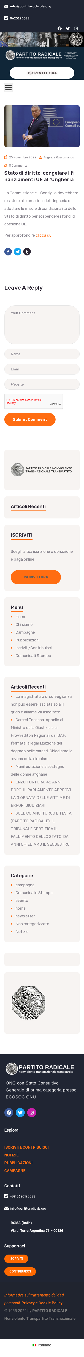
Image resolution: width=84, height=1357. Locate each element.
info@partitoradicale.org (30, 6)
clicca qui (44, 235)
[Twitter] (68, 28)
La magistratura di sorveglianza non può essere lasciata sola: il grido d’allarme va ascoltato (41, 704)
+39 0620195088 (22, 1196)
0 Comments (18, 165)
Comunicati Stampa (33, 655)
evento (22, 900)
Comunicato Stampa (34, 892)
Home (21, 616)
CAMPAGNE (14, 1170)
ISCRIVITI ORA (42, 73)
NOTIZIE (11, 1155)
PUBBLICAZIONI (18, 1163)
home (21, 908)
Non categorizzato (32, 924)
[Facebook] (59, 28)
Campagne (25, 632)
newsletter (25, 916)
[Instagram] (76, 28)
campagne (25, 885)
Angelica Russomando (59, 157)
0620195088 (20, 18)
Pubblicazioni (27, 640)
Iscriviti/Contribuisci (34, 648)
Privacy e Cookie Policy (42, 1303)
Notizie (22, 931)
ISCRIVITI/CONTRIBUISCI (26, 1147)
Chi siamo (24, 624)
